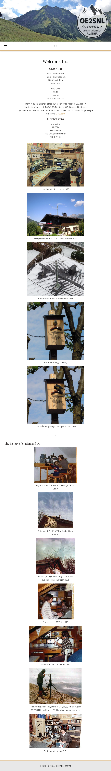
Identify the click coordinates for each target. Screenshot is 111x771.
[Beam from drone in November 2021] (55, 269)
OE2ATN (68, 766)
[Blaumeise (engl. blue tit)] (55, 331)
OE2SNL (51, 766)
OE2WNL (59, 766)
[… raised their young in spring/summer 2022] (55, 395)
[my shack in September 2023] (55, 164)
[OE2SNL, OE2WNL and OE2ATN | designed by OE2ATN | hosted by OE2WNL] (92, 21)
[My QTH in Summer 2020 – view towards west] (55, 214)
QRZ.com (60, 113)
